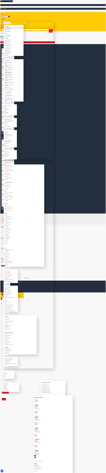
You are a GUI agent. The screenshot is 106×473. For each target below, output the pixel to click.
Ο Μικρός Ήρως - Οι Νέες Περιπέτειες (8, 65)
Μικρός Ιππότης (6, 154)
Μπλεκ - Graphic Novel (8, 31)
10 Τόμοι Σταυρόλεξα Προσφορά (37, 405)
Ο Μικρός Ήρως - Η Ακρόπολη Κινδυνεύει (9, 85)
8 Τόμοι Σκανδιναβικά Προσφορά (37, 450)
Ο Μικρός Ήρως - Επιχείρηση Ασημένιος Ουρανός (9, 75)
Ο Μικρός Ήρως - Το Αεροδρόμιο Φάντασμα (9, 82)
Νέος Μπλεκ (6, 38)
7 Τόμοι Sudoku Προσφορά (37, 439)
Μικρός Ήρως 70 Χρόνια (8, 67)
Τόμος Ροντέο (6, 156)
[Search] (1, 15)
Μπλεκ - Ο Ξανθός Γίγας (7, 105)
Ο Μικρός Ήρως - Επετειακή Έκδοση (8, 70)
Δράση (5, 107)
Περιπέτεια (5, 151)
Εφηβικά (35, 463)
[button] (2, 471)
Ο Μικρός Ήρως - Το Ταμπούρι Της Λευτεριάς (9, 80)
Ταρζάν (5, 138)
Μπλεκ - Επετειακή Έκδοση (8, 45)
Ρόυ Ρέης (5, 124)
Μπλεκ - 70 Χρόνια (7, 29)
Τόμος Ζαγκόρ (6, 132)
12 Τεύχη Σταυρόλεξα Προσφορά (37, 417)
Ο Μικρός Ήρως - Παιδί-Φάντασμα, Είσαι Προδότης (8, 72)
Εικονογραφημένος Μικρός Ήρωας (8, 96)
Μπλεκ (6, 33)
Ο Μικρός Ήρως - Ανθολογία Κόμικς (8, 63)
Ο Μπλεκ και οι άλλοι (8, 53)
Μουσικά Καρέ (6, 112)
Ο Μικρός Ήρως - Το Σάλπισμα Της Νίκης (9, 77)
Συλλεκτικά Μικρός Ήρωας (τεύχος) (8, 100)
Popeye (5, 144)
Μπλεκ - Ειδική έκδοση (8, 41)
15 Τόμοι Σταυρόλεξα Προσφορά (37, 428)
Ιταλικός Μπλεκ (7, 43)
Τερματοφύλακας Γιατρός (7, 119)
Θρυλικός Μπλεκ (7, 36)
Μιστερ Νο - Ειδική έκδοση (8, 141)
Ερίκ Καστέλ (6, 122)
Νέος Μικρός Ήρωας (7, 87)
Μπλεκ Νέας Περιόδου (8, 51)
